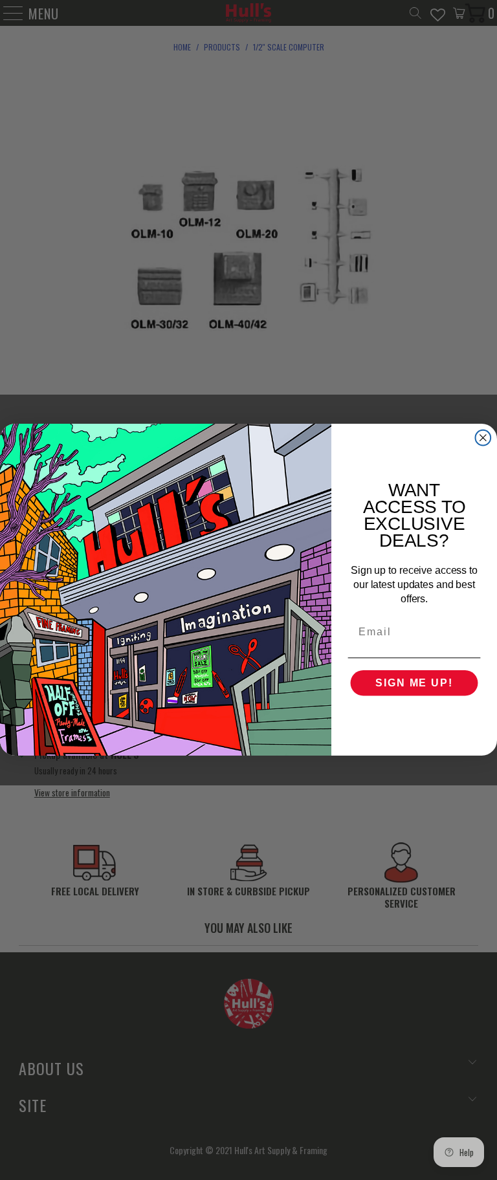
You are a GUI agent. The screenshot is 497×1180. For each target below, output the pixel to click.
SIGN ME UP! (413, 683)
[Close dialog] (483, 438)
